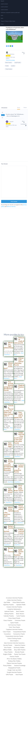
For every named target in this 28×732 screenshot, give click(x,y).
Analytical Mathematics (14, 609)
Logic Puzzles (18, 62)
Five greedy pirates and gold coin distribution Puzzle (8, 386)
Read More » (7, 354)
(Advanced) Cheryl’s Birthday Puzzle (19, 361)
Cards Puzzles (20, 616)
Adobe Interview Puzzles (14, 600)
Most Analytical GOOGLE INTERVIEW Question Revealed (8, 465)
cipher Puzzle (14, 622)
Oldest (25, 107)
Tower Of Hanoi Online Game (8, 21)
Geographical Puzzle (14, 667)
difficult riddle (7, 649)
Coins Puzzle (6, 631)
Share (23, 121)
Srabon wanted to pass (21, 531)
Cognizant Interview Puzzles (14, 629)
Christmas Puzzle (20, 620)
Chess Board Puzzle (14, 618)
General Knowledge (19, 665)
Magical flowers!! (21, 387)
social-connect (4, 4)
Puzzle (7, 65)
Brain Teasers (9, 62)
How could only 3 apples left (18, 414)
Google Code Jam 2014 (14, 670)
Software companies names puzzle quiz (10, 12)
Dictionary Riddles (19, 647)
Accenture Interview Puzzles (14, 598)
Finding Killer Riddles (14, 661)
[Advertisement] (14, 92)
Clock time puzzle (14, 627)
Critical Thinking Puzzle (14, 638)
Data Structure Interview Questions (14, 643)
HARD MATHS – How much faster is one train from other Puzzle (19, 438)
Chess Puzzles (7, 620)
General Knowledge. (10, 60)
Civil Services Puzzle (14, 625)
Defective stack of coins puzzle (19, 340)
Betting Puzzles (8, 613)
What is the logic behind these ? (9, 346)
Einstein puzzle (19, 652)
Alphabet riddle (20, 604)
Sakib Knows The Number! (18, 552)
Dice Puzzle (7, 647)
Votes (18, 107)
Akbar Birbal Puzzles (19, 602)
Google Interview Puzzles (14, 672)
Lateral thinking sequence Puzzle (19, 468)
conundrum (7, 634)
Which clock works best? (8, 365)
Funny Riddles (7, 665)
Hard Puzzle (19, 674)
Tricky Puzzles (9, 69)
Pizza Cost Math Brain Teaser (18, 487)
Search (2, 1)
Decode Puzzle (7, 645)
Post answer (14, 201)
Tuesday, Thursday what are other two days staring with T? (8, 411)
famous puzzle (14, 656)
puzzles (13, 65)
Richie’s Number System (9, 528)
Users (2, 24)
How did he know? (10, 490)
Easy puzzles (8, 652)
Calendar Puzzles (9, 616)
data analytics (14, 640)
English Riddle (7, 654)
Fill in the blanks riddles (14, 658)
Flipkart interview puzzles (14, 663)
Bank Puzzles (20, 611)
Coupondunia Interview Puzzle (14, 636)
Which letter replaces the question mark (9, 511)
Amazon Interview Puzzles (14, 607)
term (2, 15)
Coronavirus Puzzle (19, 634)
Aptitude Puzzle (8, 611)
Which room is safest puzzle (19, 508)
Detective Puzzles (20, 645)
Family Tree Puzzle (19, 654)
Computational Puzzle (19, 631)
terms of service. (11, 206)
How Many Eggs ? (10, 444)
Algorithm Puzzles (8, 604)
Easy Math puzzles (19, 649)
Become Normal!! (9, 550)
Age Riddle (7, 602)
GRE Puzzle (9, 674)
